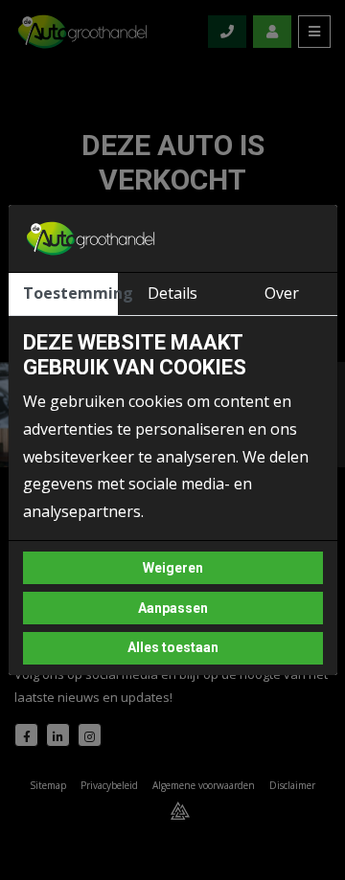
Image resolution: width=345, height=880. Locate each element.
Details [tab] (172, 293)
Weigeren (173, 567)
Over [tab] (281, 293)
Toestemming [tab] (70, 293)
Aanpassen (173, 608)
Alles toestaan (172, 647)
